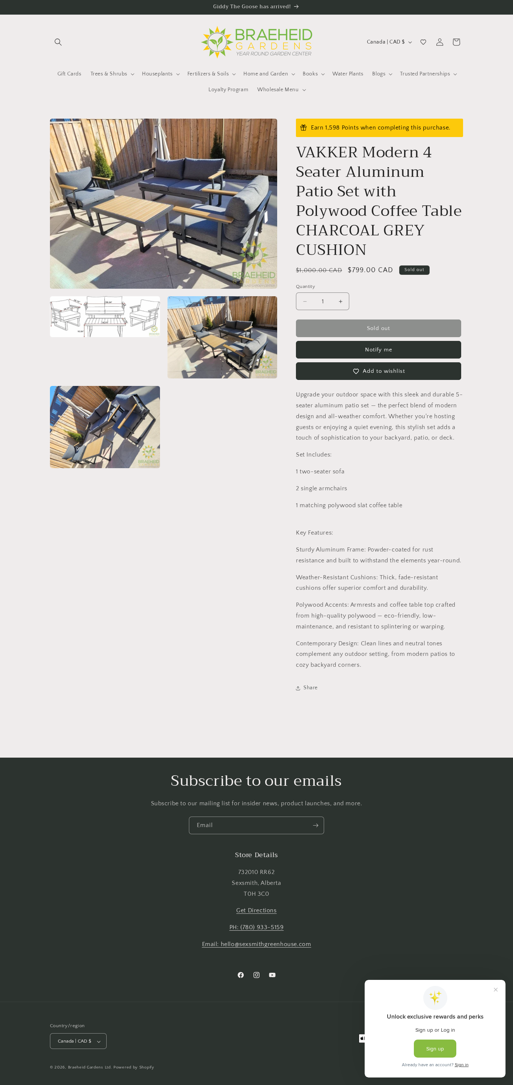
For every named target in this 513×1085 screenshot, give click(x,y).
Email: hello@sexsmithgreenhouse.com (256, 944)
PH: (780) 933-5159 (256, 927)
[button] (58, 42)
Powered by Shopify (133, 1067)
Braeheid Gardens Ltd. (90, 1067)
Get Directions (256, 910)
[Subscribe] (315, 825)
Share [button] (310, 688)
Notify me (378, 350)
